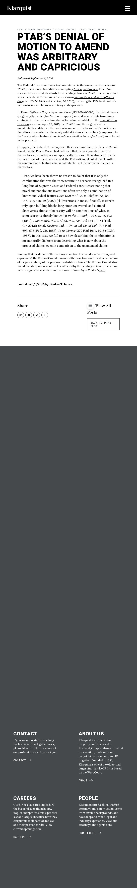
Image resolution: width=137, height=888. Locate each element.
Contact (19, 760)
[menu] (127, 8)
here (102, 270)
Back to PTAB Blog (101, 324)
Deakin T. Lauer (60, 284)
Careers (19, 837)
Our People (87, 833)
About (83, 780)
